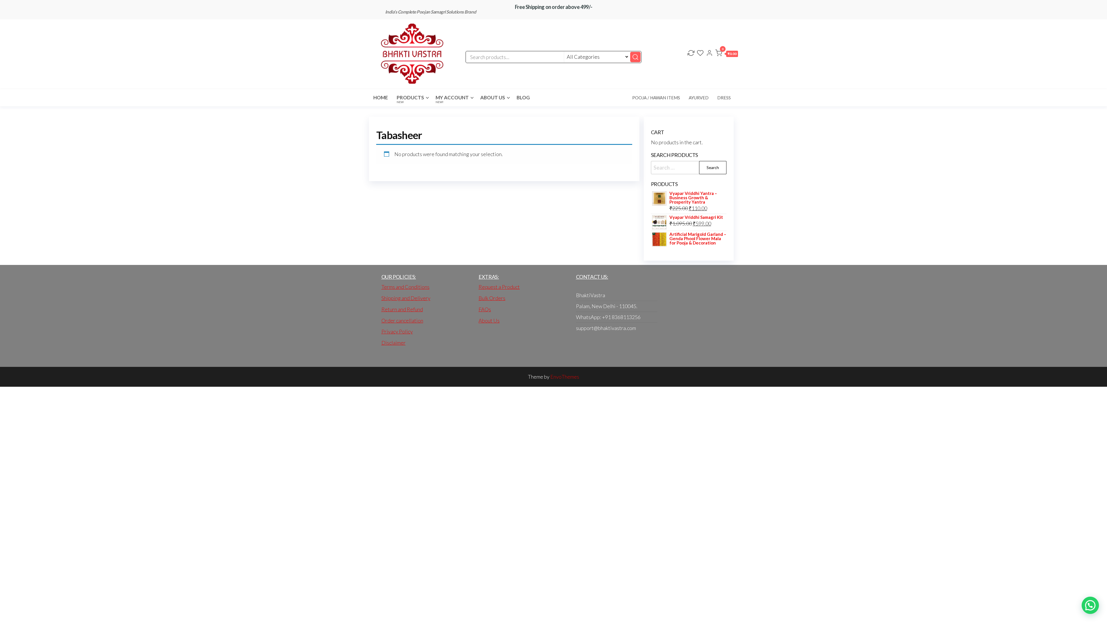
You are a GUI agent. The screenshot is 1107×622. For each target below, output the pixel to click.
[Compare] (691, 53)
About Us (492, 97)
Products (410, 99)
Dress (724, 97)
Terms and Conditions (405, 287)
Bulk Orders (492, 298)
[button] (726, 54)
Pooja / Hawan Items (656, 97)
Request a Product (499, 287)
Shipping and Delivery (405, 298)
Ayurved (699, 97)
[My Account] (709, 53)
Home (380, 97)
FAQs (485, 309)
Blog (523, 97)
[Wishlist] (700, 53)
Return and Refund (402, 309)
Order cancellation (402, 320)
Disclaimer (393, 343)
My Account (452, 99)
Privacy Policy (397, 331)
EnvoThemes (564, 376)
